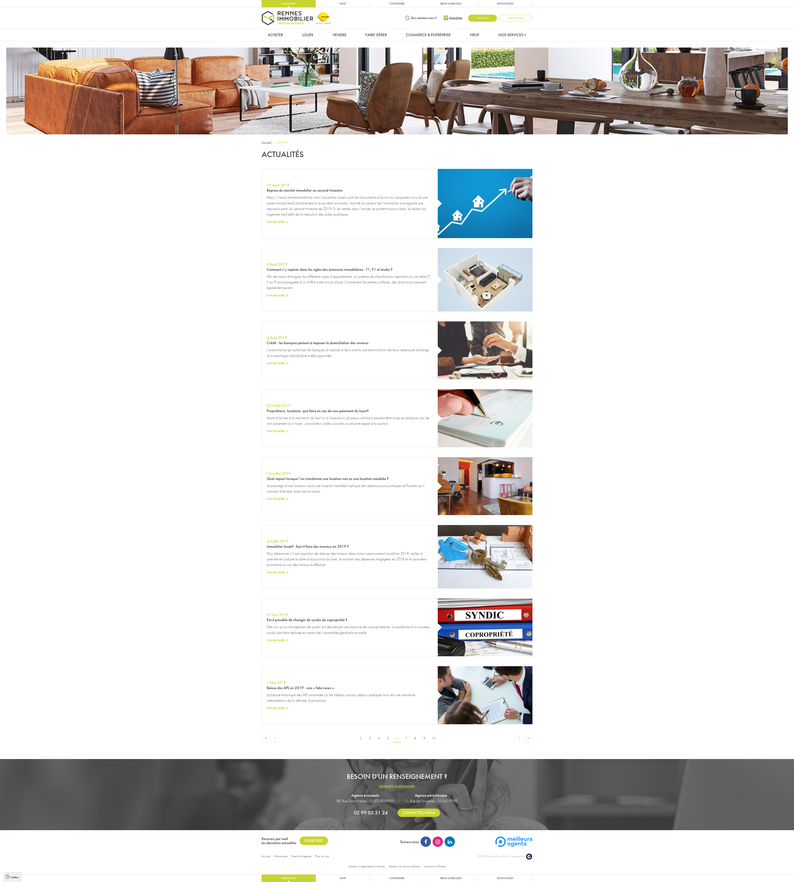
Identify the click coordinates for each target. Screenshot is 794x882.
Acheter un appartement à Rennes (366, 866)
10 (433, 738)
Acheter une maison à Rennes (404, 866)
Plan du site (322, 856)
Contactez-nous (419, 812)
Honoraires (280, 856)
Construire (397, 3)
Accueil (266, 142)
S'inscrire (313, 840)
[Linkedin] (450, 842)
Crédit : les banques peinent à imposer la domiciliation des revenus (317, 342)
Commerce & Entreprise (428, 34)
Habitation (288, 3)
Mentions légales (301, 856)
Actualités (455, 18)
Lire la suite (276, 221)
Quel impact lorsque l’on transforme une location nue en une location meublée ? (328, 478)
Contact (482, 18)
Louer (307, 34)
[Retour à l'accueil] (287, 18)
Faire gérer (376, 34)
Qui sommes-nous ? (424, 18)
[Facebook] (426, 842)
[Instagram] (438, 842)
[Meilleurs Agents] (513, 841)
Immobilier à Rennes (435, 866)
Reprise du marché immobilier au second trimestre (304, 190)
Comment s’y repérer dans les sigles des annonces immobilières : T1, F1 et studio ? (329, 269)
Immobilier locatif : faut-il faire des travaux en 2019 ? (308, 546)
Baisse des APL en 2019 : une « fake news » (300, 687)
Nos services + (512, 34)
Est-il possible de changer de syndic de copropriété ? (307, 619)
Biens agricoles (451, 3)
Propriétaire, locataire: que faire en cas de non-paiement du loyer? (318, 410)
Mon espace (516, 18)
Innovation (505, 3)
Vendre (339, 34)
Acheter (275, 34)
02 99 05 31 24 (371, 812)
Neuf (343, 3)
